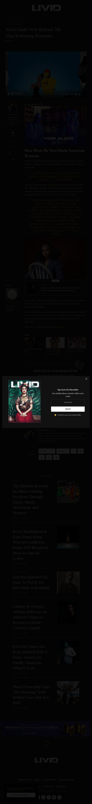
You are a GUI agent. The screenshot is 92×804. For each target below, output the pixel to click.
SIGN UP (68, 409)
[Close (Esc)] (86, 379)
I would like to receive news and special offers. (69, 415)
